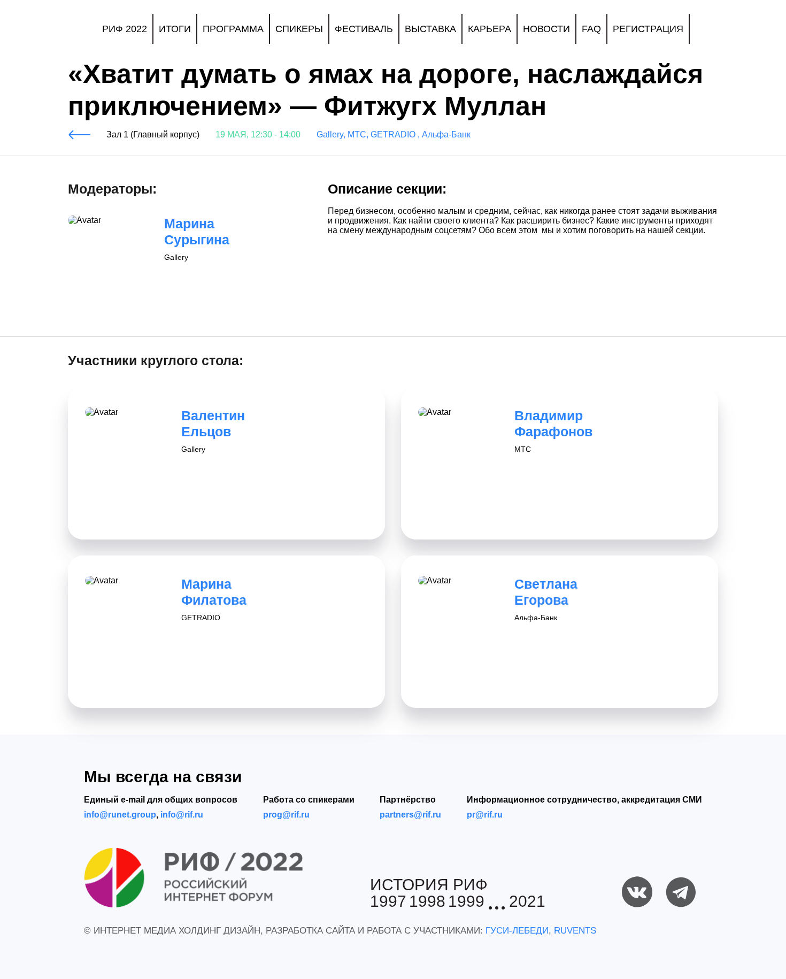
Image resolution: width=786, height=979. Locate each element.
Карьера (489, 29)
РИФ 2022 (124, 29)
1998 (427, 901)
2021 (527, 901)
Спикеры (299, 29)
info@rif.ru (181, 814)
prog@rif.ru (286, 814)
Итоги (175, 29)
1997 (388, 901)
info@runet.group (120, 814)
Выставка (430, 29)
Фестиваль (364, 29)
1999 (466, 901)
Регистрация (648, 29)
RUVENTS (575, 931)
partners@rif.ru (410, 814)
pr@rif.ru (485, 814)
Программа (233, 29)
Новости (546, 29)
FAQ (591, 29)
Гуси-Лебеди (517, 931)
